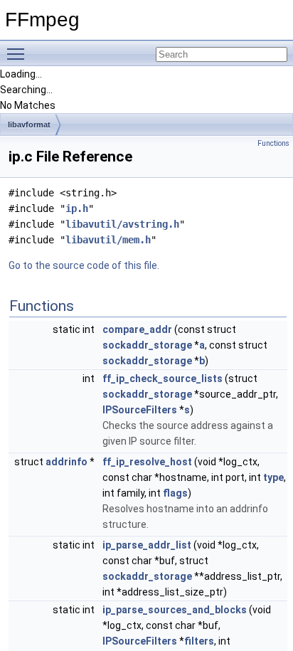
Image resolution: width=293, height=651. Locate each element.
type (273, 477)
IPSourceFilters (139, 410)
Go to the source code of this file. (84, 265)
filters (199, 641)
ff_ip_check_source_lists (162, 378)
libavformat (29, 124)
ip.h (76, 208)
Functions (273, 143)
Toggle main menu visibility (18, 53)
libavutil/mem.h (108, 239)
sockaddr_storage (147, 345)
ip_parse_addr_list (146, 545)
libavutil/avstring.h (122, 224)
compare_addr (137, 329)
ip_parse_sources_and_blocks (174, 609)
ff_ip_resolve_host (147, 461)
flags (175, 493)
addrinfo (66, 461)
